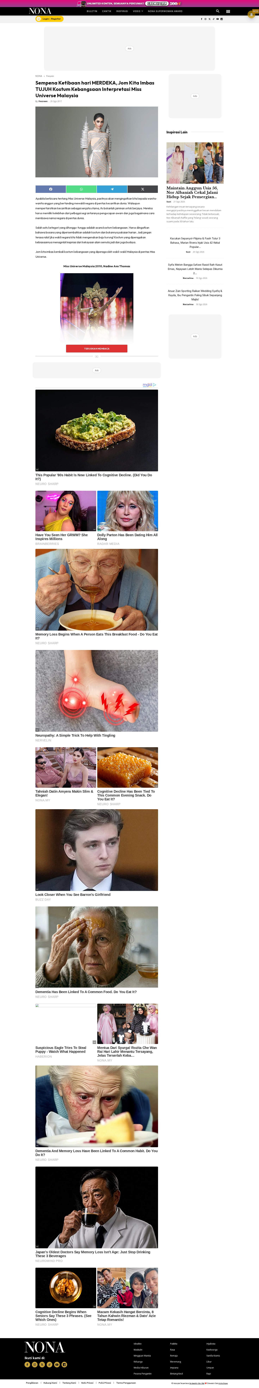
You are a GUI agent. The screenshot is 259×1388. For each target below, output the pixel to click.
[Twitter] (210, 19)
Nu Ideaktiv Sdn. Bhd (196, 1383)
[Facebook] (201, 19)
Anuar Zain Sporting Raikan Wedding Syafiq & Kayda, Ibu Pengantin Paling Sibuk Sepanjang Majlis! (195, 295)
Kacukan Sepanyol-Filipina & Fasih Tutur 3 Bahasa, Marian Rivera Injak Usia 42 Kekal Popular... (195, 243)
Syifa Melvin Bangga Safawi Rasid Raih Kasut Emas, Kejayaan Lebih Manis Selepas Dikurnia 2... (195, 269)
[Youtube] (217, 19)
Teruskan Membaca (96, 348)
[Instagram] (206, 19)
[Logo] (40, 11)
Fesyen (50, 76)
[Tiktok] (214, 19)
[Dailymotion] (222, 19)
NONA (38, 76)
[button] (218, 11)
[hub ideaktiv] (228, 10)
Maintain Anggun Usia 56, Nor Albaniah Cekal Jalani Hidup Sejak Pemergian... (192, 192)
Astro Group (223, 1383)
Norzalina (188, 278)
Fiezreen (43, 101)
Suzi (168, 201)
